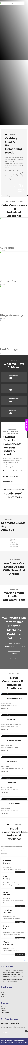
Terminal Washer (14, 740)
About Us (3, 992)
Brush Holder (12, 761)
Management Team (6, 998)
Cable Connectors (14, 698)
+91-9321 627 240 (12, 982)
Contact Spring (13, 803)
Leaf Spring (11, 782)
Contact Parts (4, 1014)
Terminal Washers (5, 1006)
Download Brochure (26, 425)
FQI (26, 1042)
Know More (4, 708)
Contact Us (3, 994)
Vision (2, 996)
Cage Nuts (3, 1010)
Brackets (3, 1008)
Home (2, 991)
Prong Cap (11, 719)
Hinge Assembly (5, 1012)
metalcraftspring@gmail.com (14, 979)
